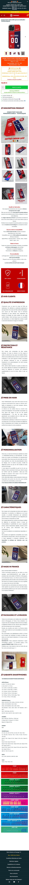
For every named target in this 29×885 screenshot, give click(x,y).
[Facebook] (18, 882)
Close (27, 1)
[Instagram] (9, 882)
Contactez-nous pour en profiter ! (14, 79)
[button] (1, 12)
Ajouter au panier (16, 87)
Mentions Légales (13, 861)
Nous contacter (14, 873)
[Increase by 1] (4, 86)
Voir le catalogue (2, 15)
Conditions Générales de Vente (14, 858)
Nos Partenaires (14, 876)
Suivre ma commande (13, 870)
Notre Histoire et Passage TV (14, 852)
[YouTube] (14, 882)
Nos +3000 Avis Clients (14, 855)
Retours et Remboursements (14, 867)
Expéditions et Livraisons (14, 864)
